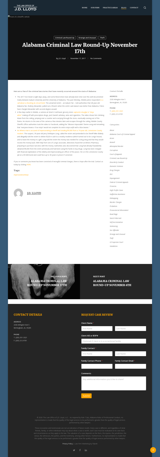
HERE (29, 164)
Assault (112, 142)
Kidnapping (114, 198)
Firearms (113, 186)
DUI (111, 174)
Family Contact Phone (92, 361)
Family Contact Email (125, 361)
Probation (113, 206)
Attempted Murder (116, 146)
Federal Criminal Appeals (119, 182)
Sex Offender (114, 230)
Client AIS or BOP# (89, 336)
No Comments (96, 58)
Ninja (26, 175)
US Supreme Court (116, 242)
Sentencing (114, 226)
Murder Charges (116, 202)
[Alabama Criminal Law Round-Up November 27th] (43, 281)
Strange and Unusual (87, 38)
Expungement (115, 178)
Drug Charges (115, 170)
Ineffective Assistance (117, 194)
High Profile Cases (116, 190)
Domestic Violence (116, 166)
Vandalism (113, 246)
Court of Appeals (116, 154)
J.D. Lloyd (62, 58)
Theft (102, 38)
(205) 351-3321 (117, 111)
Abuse (112, 130)
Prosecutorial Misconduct (119, 210)
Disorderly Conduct (117, 162)
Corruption (114, 150)
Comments (86, 373)
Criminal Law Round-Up (64, 38)
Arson (112, 138)
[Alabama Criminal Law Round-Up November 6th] (116, 281)
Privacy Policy (67, 444)
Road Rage (113, 214)
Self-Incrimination (116, 222)
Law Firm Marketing (82, 444)
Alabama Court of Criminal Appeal (122, 134)
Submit (86, 395)
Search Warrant (115, 218)
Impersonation (19, 175)
